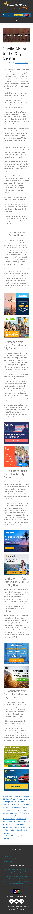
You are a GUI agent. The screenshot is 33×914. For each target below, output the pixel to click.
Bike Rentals (14, 805)
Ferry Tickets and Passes (12, 810)
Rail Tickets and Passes (18, 822)
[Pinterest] (16, 901)
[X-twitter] (11, 901)
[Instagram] (21, 901)
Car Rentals (16, 807)
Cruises (24, 807)
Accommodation (11, 796)
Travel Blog (8, 862)
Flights (22, 813)
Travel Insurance (24, 827)
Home (6, 853)
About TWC (8, 856)
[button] (16, 20)
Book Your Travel (10, 859)
